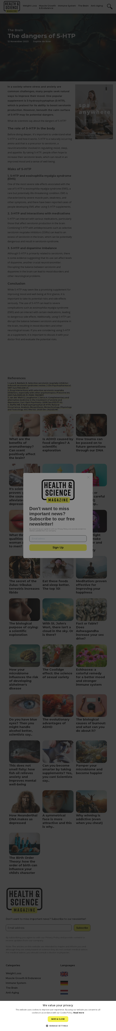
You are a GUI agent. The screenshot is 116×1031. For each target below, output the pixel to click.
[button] (58, 1025)
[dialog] (58, 515)
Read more (78, 1012)
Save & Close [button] (58, 1019)
